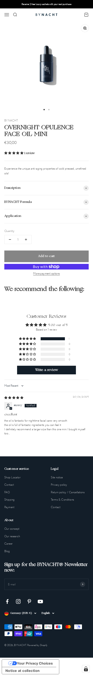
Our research (12, 536)
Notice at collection (22, 670)
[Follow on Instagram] (18, 601)
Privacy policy (59, 484)
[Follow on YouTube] (40, 601)
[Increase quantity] (26, 239)
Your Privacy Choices (35, 663)
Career (8, 543)
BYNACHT (11, 120)
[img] (13, 398)
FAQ (7, 492)
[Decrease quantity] (10, 239)
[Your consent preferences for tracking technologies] (86, 669)
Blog (7, 551)
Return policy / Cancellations (68, 492)
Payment (9, 507)
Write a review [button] (46, 370)
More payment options (46, 273)
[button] (14, 153)
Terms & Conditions (62, 499)
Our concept (11, 528)
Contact (9, 484)
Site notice (57, 477)
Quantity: (9, 231)
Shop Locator (12, 477)
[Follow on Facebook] (7, 601)
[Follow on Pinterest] (29, 601)
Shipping (9, 499)
